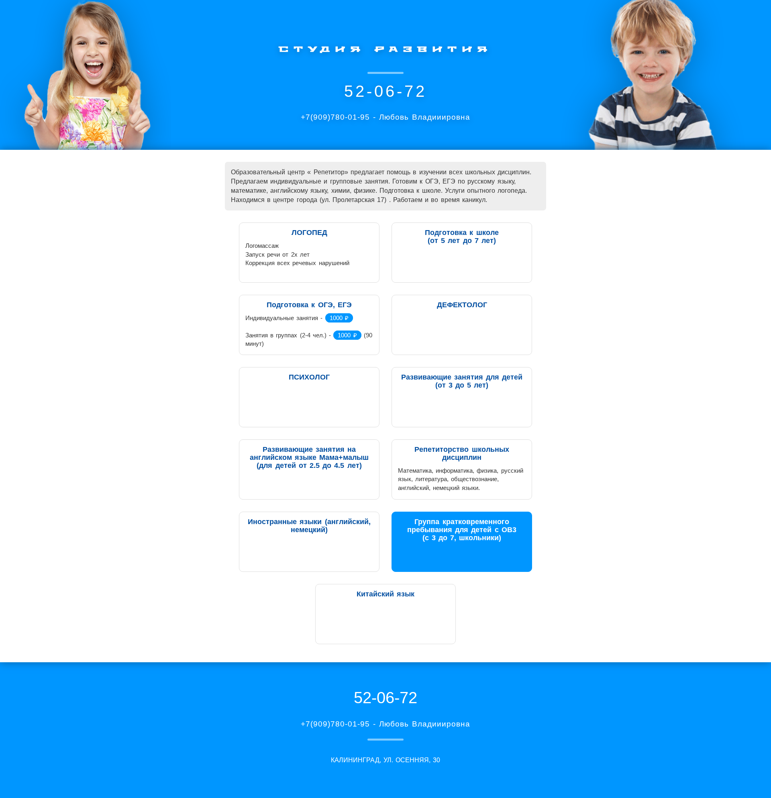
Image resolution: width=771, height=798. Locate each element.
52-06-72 (385, 91)
